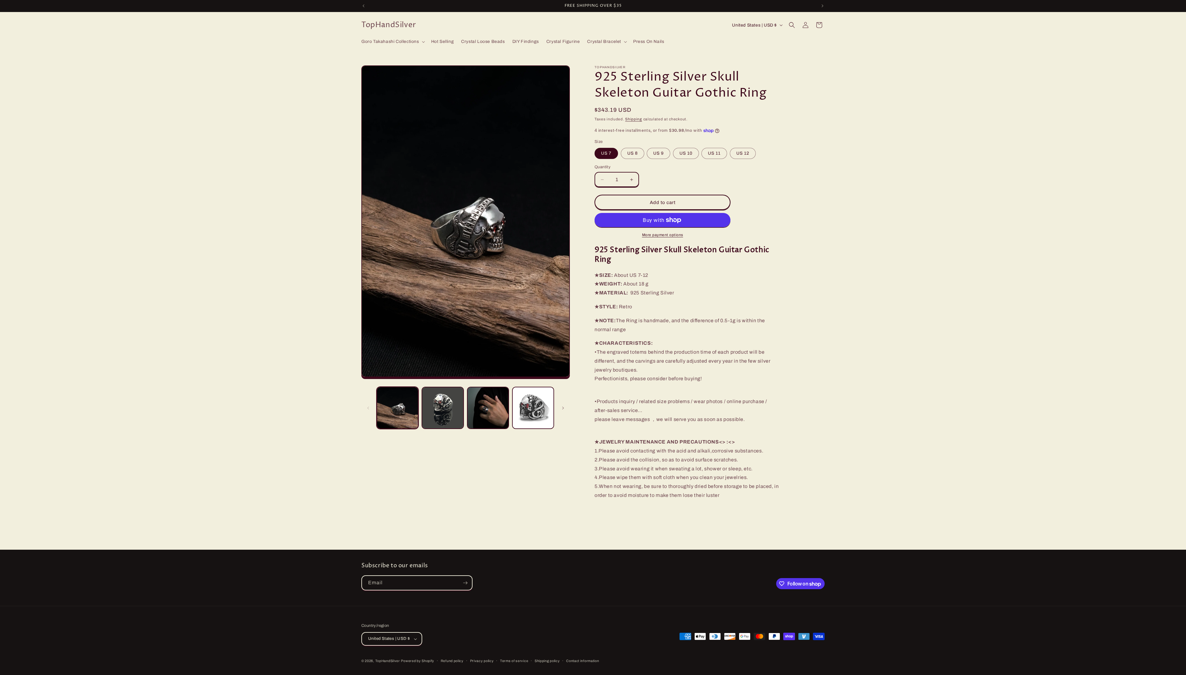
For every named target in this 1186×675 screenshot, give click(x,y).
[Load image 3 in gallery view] (488, 408)
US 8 (632, 153)
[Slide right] (563, 408)
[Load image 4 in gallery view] (533, 408)
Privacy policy (482, 661)
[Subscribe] (465, 582)
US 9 (658, 153)
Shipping (633, 119)
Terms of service (514, 661)
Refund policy (452, 661)
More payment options (662, 235)
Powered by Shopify (417, 661)
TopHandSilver (387, 661)
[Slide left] (368, 408)
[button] (392, 41)
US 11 (714, 153)
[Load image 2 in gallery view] (443, 408)
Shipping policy (547, 661)
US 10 (685, 153)
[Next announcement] (822, 6)
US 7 (606, 153)
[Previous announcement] (363, 6)
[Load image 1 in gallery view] (397, 408)
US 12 (742, 153)
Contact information (582, 661)
